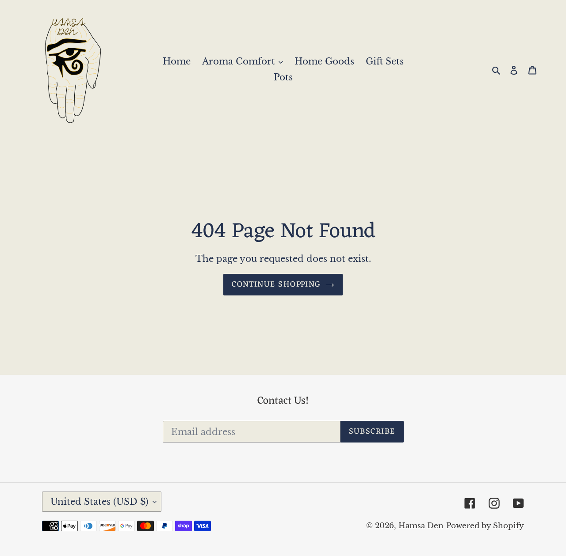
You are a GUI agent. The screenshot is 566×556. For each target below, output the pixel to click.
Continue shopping (276, 284)
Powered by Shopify (485, 525)
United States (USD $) (99, 501)
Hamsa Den (421, 525)
